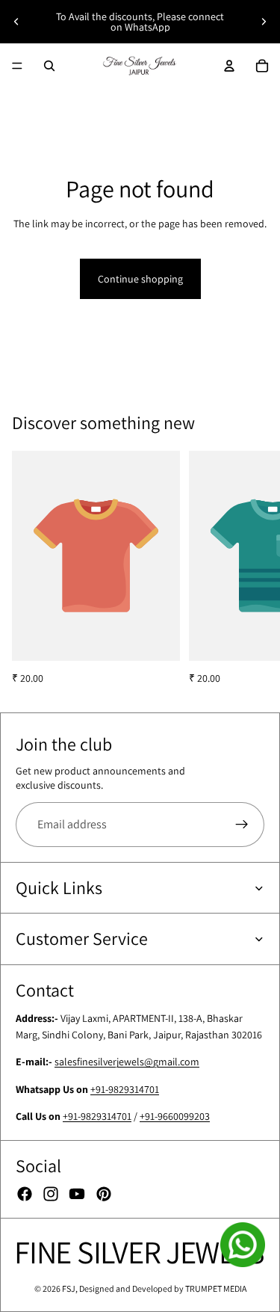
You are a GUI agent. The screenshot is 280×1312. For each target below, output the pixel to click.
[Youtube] (77, 1194)
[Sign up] (242, 824)
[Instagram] (51, 1194)
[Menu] (17, 66)
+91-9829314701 (124, 1089)
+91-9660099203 (175, 1116)
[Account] (229, 65)
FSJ (68, 1288)
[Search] (49, 65)
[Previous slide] (16, 21)
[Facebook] (25, 1194)
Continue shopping (140, 279)
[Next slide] (263, 21)
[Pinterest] (104, 1194)
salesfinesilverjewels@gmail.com (127, 1061)
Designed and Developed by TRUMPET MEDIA (162, 1288)
